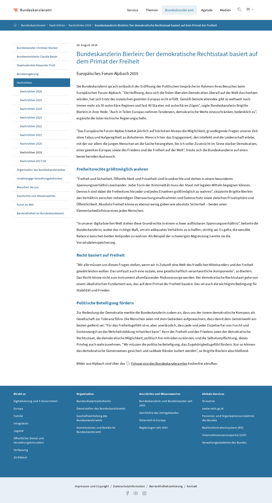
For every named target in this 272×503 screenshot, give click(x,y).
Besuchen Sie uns (28, 187)
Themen (152, 10)
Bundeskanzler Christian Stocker (37, 48)
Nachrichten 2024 (31, 109)
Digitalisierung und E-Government (36, 401)
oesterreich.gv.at (213, 408)
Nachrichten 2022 (31, 126)
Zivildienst (20, 457)
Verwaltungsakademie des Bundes (224, 442)
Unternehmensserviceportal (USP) (224, 435)
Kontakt (192, 486)
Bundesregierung (27, 74)
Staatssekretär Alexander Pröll (36, 65)
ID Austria (208, 401)
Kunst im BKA (25, 204)
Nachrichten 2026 (31, 91)
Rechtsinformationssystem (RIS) (223, 428)
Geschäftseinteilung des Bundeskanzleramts (92, 418)
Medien (225, 10)
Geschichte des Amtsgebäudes (159, 413)
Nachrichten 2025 (31, 100)
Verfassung (21, 450)
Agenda (207, 10)
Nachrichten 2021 (31, 135)
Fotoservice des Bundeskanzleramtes (159, 363)
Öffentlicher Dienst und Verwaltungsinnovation (29, 440)
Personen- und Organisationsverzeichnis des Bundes (228, 418)
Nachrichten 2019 (80, 25)
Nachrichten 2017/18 (33, 161)
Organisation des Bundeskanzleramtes (41, 170)
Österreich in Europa (152, 420)
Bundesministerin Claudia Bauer (37, 56)
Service (132, 10)
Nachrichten (57, 25)
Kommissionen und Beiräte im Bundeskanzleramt (96, 430)
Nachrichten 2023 (31, 117)
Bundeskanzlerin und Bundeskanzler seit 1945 (165, 403)
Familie (18, 416)
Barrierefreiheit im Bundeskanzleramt (40, 213)
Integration (21, 423)
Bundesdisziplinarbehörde (93, 401)
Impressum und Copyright (92, 486)
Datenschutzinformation (129, 486)
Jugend (18, 431)
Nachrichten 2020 (31, 144)
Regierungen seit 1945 (153, 428)
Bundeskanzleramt (179, 10)
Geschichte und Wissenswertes (36, 196)
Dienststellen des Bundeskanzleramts (101, 408)
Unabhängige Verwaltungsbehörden (39, 178)
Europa (18, 408)
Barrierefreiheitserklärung (166, 486)
